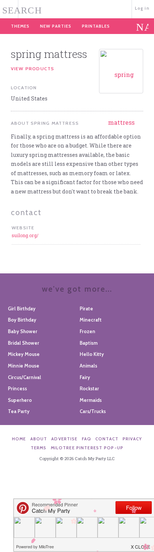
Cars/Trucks (93, 411)
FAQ (86, 438)
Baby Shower (22, 331)
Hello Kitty (92, 354)
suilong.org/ (25, 235)
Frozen (87, 331)
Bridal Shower (23, 343)
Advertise (64, 438)
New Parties (55, 26)
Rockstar (89, 388)
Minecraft (91, 320)
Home (19, 438)
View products (33, 68)
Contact (106, 438)
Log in (142, 8)
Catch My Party (76, 8)
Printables (96, 26)
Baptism (89, 343)
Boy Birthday (22, 320)
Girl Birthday (22, 308)
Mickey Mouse (24, 354)
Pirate (86, 308)
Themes (20, 26)
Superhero (20, 400)
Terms (39, 447)
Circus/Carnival (24, 377)
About (38, 438)
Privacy (132, 438)
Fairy (85, 377)
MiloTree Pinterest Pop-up (87, 447)
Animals (88, 366)
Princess (17, 388)
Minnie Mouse (23, 366)
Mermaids (91, 400)
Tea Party (19, 411)
